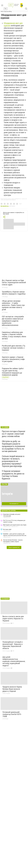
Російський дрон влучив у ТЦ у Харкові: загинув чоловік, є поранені (13, 348)
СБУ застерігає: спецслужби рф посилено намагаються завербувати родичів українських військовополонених (13, 320)
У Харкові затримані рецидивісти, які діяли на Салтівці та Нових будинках (13, 475)
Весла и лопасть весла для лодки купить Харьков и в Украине (13, 618)
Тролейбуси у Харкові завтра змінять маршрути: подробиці (14, 293)
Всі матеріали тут (14, 503)
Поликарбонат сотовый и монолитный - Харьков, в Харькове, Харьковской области (12, 645)
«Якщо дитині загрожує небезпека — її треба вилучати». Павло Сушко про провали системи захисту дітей (13, 305)
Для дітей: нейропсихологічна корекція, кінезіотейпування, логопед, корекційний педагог (13, 661)
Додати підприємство (14, 547)
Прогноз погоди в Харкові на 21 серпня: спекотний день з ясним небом (13, 434)
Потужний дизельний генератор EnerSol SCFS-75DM (11, 714)
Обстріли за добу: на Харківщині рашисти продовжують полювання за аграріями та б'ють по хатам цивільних (13, 446)
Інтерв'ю (7, 494)
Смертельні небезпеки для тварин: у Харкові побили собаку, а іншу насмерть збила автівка (14, 335)
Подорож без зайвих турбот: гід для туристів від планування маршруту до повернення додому (13, 371)
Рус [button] (6, 8)
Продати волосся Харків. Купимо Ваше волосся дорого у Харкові (12, 689)
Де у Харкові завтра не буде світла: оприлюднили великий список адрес (14, 282)
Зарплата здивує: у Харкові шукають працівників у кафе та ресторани (13, 359)
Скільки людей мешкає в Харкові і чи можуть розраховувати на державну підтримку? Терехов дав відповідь (13, 461)
